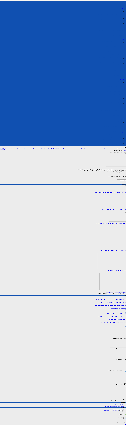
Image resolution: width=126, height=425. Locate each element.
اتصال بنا (123, 1)
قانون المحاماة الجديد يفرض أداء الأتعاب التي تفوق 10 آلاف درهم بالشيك (114, 209)
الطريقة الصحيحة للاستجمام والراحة (117, 409)
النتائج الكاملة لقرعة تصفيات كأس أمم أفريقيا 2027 (117, 319)
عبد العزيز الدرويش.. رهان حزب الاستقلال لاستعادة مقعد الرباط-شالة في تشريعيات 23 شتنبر (56, 148)
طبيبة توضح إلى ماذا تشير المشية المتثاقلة (99, 148)
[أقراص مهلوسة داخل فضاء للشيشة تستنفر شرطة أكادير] (112, 268)
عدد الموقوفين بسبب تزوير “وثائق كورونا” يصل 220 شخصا (115, 411)
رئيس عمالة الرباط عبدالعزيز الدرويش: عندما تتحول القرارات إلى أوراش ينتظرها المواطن (77, 148)
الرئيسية (125, 150)
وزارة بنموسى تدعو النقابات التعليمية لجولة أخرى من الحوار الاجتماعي (111, 410)
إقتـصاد (125, 371)
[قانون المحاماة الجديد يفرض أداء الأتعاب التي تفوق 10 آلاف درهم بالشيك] (116, 207)
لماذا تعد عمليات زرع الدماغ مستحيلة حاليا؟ (15, 148)
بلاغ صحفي (23, 148)
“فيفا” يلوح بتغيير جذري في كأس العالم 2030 (118, 308)
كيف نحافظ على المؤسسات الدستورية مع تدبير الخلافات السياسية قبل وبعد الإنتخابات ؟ (35, 148)
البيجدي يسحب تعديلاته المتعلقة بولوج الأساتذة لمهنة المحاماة (116, 292)
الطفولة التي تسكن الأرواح (91, 148)
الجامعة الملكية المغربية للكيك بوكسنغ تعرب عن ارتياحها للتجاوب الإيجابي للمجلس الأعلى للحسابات (109, 299)
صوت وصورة (124, 327)
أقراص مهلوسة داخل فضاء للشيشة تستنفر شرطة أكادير (117, 270)
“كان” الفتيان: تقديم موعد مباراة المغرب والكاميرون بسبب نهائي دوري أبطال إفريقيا (112, 302)
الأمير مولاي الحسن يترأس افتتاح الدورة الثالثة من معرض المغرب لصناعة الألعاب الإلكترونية (111, 223)
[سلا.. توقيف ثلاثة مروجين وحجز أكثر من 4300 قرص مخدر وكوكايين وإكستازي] (108, 248)
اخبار (122, 150)
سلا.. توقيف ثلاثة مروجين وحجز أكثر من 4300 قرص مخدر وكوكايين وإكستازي (113, 250)
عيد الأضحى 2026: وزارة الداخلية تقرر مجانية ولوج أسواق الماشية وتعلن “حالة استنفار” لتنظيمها (110, 192)
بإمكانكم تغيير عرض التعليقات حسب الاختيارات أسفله (120, 176)
